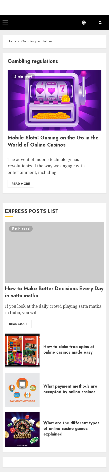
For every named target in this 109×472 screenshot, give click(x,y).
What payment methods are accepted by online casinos (70, 389)
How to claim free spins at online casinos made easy (68, 349)
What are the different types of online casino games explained (71, 428)
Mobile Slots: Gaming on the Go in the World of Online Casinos (53, 141)
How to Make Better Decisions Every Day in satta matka (54, 292)
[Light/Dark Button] (86, 22)
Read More (21, 183)
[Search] (100, 23)
